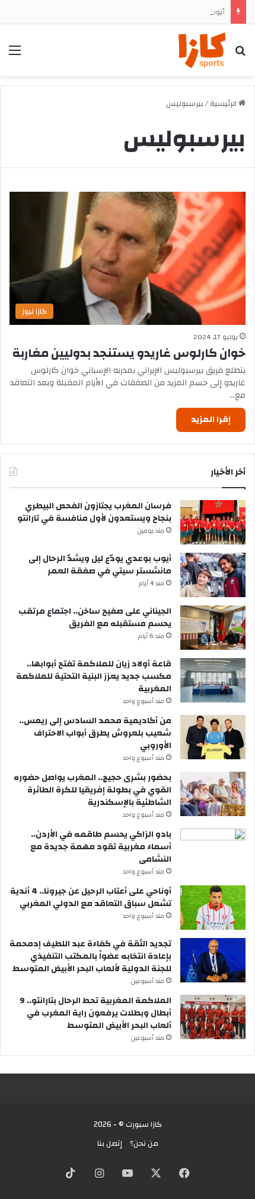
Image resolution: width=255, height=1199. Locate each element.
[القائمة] (15, 54)
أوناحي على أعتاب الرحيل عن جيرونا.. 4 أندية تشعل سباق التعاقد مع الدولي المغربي (90, 897)
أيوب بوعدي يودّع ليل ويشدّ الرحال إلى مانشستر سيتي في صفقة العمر (99, 565)
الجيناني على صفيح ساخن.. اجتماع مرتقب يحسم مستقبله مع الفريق (94, 617)
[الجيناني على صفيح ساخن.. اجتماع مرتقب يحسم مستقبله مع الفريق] (213, 627)
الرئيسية (224, 103)
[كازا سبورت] (202, 50)
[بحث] (240, 54)
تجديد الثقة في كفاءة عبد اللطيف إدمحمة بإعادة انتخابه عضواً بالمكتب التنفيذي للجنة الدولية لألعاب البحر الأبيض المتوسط (90, 956)
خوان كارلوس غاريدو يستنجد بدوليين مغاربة (129, 353)
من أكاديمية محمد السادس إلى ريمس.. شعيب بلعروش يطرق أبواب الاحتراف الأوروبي (95, 733)
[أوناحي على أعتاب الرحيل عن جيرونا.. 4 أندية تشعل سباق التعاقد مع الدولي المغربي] (213, 907)
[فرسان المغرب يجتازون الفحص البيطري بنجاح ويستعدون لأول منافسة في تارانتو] (213, 522)
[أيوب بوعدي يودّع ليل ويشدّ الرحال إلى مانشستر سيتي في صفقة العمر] (213, 575)
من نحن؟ (144, 1143)
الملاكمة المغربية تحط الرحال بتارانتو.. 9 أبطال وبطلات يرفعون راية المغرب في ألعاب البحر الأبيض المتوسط (95, 1013)
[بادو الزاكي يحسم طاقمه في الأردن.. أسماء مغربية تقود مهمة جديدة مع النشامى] (213, 851)
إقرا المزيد (211, 419)
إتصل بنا (109, 1143)
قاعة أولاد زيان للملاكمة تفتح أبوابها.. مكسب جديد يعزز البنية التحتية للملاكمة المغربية (93, 676)
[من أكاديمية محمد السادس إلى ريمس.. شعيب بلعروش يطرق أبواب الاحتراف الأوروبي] (213, 737)
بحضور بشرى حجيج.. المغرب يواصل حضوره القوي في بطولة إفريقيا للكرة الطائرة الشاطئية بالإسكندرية (92, 790)
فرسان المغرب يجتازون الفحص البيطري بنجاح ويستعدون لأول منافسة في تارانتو (94, 512)
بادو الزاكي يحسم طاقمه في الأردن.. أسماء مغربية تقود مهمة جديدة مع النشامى (100, 847)
